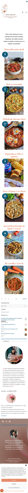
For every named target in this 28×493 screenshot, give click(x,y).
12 (16, 299)
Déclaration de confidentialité (18, 491)
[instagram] (6, 421)
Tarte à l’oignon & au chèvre (14, 191)
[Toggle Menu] (22, 12)
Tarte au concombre (14, 84)
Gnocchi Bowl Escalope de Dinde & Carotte (14, 227)
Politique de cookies (7, 491)
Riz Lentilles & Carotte (14, 263)
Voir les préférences (14, 488)
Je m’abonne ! (4, 416)
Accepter (14, 480)
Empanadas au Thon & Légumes (14, 155)
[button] (26, 465)
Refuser (14, 484)
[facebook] (3, 421)
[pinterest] (9, 421)
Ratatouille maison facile (14, 49)
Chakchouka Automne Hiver (14, 119)
